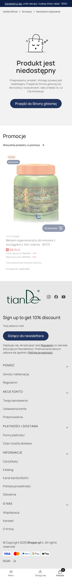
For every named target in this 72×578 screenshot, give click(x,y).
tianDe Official (10, 11)
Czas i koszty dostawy (17, 443)
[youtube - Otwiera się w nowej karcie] (63, 297)
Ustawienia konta (14, 409)
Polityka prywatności (17, 486)
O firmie (8, 529)
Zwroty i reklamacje (16, 374)
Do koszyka (50, 228)
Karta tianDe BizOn (16, 478)
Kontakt (8, 521)
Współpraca (11, 512)
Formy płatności (14, 435)
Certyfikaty (10, 461)
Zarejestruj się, (14, 3)
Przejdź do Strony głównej (36, 103)
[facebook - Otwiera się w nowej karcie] (56, 297)
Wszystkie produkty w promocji (21, 145)
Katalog (8, 470)
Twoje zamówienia (15, 401)
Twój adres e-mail (13, 326)
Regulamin (47, 345)
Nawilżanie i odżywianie (48, 11)
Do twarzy (27, 11)
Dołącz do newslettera (26, 336)
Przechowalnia (13, 417)
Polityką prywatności (40, 352)
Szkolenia (9, 494)
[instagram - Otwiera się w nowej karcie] (49, 297)
